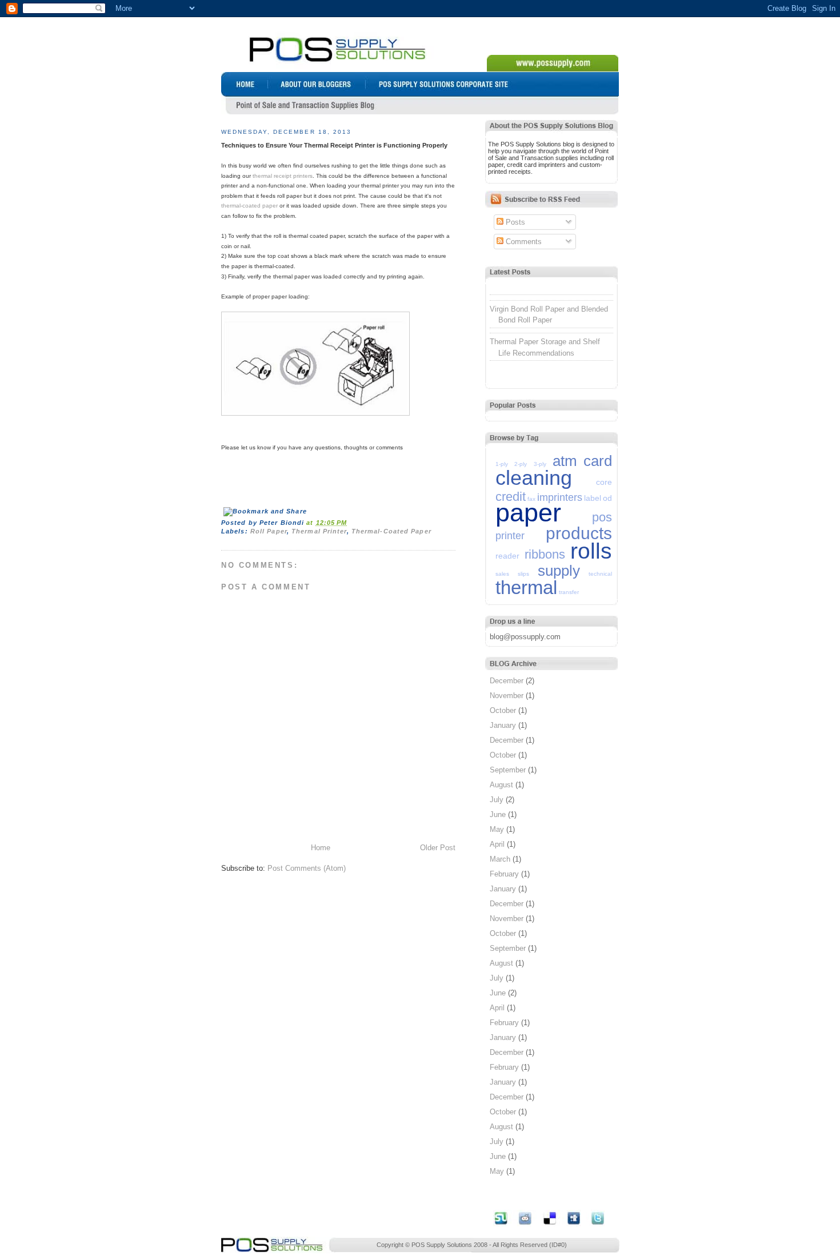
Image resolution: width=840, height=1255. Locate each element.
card (597, 460)
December (506, 680)
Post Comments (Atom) (306, 868)
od (607, 498)
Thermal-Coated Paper (391, 531)
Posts (514, 222)
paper (528, 512)
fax (531, 499)
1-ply (501, 464)
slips (523, 574)
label (592, 498)
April (497, 844)
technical (600, 574)
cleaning (533, 477)
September (508, 770)
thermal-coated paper (249, 205)
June (498, 814)
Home (320, 847)
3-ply (540, 464)
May (497, 829)
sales (502, 574)
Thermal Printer (319, 531)
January (503, 725)
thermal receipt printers (283, 176)
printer (510, 535)
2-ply (520, 464)
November (506, 695)
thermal (526, 587)
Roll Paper (268, 531)
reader (507, 555)
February (504, 874)
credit (510, 496)
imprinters (559, 497)
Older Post (437, 847)
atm (565, 460)
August (501, 784)
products (579, 533)
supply (559, 570)
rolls (591, 551)
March (500, 859)
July (496, 799)
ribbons (545, 554)
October (503, 710)
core (604, 482)
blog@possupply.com (525, 636)
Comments (522, 241)
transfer (569, 592)
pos (602, 517)
